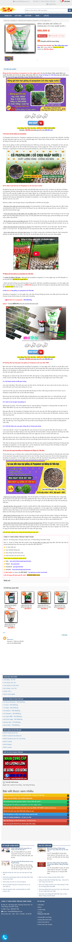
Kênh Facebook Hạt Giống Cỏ (12, 735)
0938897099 (52, 4)
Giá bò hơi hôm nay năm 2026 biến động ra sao (18, 811)
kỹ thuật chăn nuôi (10, 846)
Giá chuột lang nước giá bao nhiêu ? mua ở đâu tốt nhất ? (22, 801)
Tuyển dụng (41, 909)
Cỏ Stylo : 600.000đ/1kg (11, 707)
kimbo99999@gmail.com (22, 1)
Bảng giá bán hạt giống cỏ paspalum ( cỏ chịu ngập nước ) (22, 804)
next (4, 632)
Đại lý (39, 907)
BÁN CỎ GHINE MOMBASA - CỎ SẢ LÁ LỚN (17, 817)
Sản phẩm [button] (28, 15)
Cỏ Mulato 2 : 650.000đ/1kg (12, 710)
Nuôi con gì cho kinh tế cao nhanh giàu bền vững (19, 823)
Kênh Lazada (8, 747)
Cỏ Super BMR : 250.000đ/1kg (13, 716)
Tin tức (40, 912)
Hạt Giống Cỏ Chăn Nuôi (11, 685)
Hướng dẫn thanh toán (45, 919)
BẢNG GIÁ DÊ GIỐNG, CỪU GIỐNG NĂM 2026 (17, 798)
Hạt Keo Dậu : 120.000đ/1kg (12, 722)
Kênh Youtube (8, 741)
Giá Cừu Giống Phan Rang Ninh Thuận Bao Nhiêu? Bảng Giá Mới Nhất (57, 864)
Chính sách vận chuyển (45, 924)
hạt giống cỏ (14, 20)
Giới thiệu (18, 15)
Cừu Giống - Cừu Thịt (10, 688)
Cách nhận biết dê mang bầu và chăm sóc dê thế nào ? (21, 848)
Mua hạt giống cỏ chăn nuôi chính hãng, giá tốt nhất (20, 814)
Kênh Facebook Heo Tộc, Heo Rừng (14, 738)
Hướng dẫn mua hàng (44, 917)
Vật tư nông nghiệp (9, 694)
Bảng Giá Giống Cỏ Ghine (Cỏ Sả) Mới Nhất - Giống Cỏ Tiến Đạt (23, 795)
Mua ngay (43, 36)
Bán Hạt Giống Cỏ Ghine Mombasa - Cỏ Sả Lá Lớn (19, 820)
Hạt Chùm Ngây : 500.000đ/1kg (13, 719)
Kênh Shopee (8, 744)
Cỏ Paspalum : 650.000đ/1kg (12, 713)
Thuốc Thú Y (7, 691)
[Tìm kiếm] (70, 10)
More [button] (38, 15)
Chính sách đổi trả (43, 922)
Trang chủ (8, 15)
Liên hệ (46, 15)
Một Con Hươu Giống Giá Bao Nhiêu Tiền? (51, 877)
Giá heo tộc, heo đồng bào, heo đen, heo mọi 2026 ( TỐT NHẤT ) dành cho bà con (29, 808)
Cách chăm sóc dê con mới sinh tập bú (14, 882)
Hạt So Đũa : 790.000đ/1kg (12, 725)
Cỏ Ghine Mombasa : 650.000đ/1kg (14, 702)
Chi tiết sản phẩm (10, 69)
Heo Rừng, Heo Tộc (10, 682)
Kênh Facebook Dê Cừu (11, 733)
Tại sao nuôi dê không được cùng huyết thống (22, 862)
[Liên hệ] (4, 937)
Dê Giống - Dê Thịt (9, 679)
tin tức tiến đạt (44, 846)
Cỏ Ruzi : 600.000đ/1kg (11, 705)
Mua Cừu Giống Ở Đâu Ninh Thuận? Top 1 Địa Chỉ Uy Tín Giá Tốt (57, 849)
